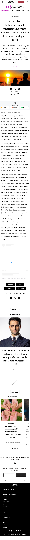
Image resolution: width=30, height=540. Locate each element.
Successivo (15, 309)
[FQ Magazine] (15, 7)
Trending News (5, 10)
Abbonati (21, 2)
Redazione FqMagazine (12, 442)
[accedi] (27, 2)
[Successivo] (15, 380)
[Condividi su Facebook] (11, 88)
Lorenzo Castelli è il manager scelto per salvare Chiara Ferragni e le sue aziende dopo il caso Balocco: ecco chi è (15, 357)
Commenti (13, 94)
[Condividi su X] (15, 88)
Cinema (22, 10)
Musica (27, 10)
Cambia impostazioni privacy (9, 494)
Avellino (10, 284)
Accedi (9, 475)
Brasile (20, 284)
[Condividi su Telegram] (19, 88)
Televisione (17, 10)
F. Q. (16, 66)
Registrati (21, 475)
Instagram (21, 288)
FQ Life (11, 10)
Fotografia (9, 288)
